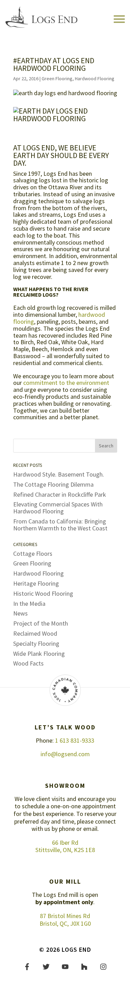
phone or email (78, 829)
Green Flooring (57, 78)
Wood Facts (28, 663)
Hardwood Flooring (94, 78)
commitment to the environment (66, 383)
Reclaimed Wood (35, 633)
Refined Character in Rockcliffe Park (59, 494)
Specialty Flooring (36, 643)
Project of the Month (40, 623)
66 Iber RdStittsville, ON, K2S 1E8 (65, 846)
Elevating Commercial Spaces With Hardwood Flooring (58, 507)
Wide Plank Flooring (39, 654)
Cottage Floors (32, 554)
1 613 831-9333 (74, 740)
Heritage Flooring (36, 583)
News (20, 613)
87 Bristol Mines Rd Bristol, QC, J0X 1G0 (65, 919)
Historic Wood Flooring (43, 593)
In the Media (29, 604)
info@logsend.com (65, 754)
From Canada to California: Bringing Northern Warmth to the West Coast (60, 524)
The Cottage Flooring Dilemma (53, 484)
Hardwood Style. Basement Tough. (58, 474)
